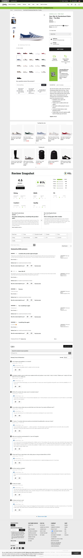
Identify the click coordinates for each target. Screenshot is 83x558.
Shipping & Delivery (32, 533)
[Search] (68, 5)
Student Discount (43, 533)
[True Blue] (19, 58)
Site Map (30, 540)
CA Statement (54, 536)
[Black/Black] (31, 52)
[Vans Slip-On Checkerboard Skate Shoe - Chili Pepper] (66, 130)
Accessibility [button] (74, 1)
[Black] (37, 58)
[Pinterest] (14, 548)
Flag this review (38, 265)
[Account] (76, 4)
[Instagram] (17, 548)
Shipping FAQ (54, 60)
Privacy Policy (54, 529)
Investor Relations (55, 540)
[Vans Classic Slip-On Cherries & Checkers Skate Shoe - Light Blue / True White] (54, 130)
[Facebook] (20, 548)
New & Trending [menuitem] (11, 4)
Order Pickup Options (32, 535)
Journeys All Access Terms (57, 538)
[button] (79, 1)
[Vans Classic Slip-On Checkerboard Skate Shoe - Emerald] (29, 130)
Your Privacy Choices (57, 531)
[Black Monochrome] (19, 77)
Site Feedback (31, 538)
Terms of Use (53, 533)
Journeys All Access (44, 527)
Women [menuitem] (24, 4)
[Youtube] (23, 548)
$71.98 (38, 163)
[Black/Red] (25, 52)
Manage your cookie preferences (32, 552)
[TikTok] (12, 548)
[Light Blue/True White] (37, 64)
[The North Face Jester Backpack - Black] (41, 154)
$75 (36, 163)
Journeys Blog (43, 529)
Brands (66, 525)
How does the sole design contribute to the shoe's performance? (32, 91)
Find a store (13, 540)
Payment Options (31, 536)
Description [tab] (52, 85)
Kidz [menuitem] (33, 4)
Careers (53, 525)
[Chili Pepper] (44, 52)
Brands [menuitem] (19, 4)
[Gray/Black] (44, 64)
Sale (66, 533)
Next (13, 39)
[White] (37, 70)
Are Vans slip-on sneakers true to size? (42, 90)
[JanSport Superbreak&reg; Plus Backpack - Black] (54, 154)
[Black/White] (25, 58)
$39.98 (27, 140)
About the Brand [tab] (60, 85)
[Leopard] (19, 70)
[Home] (4, 5)
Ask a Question (67, 346)
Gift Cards (42, 535)
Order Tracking (65, 1)
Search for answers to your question (20, 350)
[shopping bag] (79, 5)
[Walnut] (31, 58)
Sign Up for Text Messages (16, 527)
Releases (66, 535)
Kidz (65, 531)
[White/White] (37, 52)
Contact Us (30, 525)
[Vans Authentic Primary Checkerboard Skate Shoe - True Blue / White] (41, 130)
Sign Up (12, 525)
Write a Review (20, 187)
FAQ (29, 527)
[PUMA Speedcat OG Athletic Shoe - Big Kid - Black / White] (66, 154)
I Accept (76, 553)
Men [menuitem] (29, 4)
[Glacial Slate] (31, 64)
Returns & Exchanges (32, 531)
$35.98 (51, 163)
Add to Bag (60, 49)
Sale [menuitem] (37, 4)
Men (65, 529)
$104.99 (12, 163)
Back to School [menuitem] (44, 4)
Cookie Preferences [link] (55, 546)
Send (43, 85)
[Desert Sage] (25, 70)
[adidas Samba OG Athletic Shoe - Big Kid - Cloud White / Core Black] (29, 154)
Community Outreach (55, 527)
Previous (13, 14)
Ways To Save (43, 531)
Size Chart (54, 30)
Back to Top (23, 338)
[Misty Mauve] (25, 64)
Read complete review (16, 227)
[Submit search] (69, 353)
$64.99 (49, 140)
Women (66, 527)
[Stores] (72, 5)
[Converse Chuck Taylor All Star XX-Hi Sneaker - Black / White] (17, 154)
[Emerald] (44, 58)
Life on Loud (42, 525)
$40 (49, 163)
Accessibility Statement (56, 535)
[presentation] (12, 5)
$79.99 (24, 165)
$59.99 (12, 139)
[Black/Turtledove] (19, 64)
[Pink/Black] (19, 52)
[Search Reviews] (34, 245)
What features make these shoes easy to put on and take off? (21, 91)
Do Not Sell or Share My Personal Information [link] (56, 543)
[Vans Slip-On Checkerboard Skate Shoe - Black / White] (17, 130)
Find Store (22, 542)
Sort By (61, 357)
